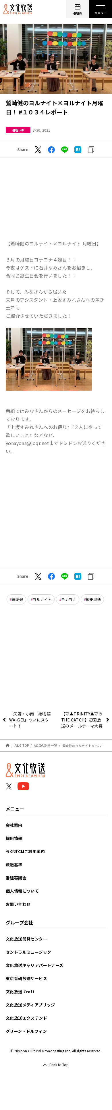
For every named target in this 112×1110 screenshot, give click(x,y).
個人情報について (22, 891)
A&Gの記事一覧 (45, 745)
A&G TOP (22, 745)
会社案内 (14, 825)
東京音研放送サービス (26, 978)
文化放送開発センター (26, 939)
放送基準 (14, 864)
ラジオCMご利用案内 (25, 851)
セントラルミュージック (28, 952)
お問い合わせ (18, 904)
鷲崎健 (17, 599)
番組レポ (18, 130)
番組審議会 (16, 878)
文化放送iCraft (20, 991)
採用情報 (14, 838)
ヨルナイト (42, 599)
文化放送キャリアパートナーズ (34, 965)
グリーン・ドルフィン (26, 1031)
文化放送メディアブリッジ (30, 1005)
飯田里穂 (93, 599)
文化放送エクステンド (26, 1018)
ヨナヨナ (68, 599)
